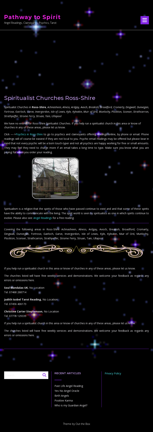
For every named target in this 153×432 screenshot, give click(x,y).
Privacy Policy (113, 373)
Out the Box (83, 424)
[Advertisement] (76, 58)
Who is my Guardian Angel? (70, 405)
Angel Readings (42, 218)
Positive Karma (63, 400)
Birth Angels (61, 395)
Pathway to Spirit (32, 17)
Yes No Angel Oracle (66, 391)
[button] (144, 20)
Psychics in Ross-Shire (29, 134)
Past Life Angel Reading (68, 386)
